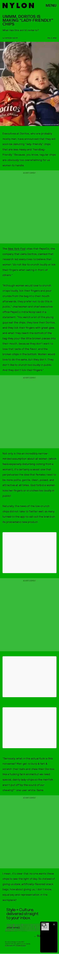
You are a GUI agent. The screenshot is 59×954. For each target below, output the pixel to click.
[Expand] (43, 924)
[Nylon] (18, 5)
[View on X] (29, 553)
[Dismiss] (53, 924)
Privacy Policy (21, 945)
